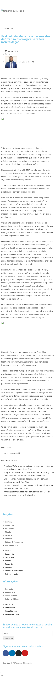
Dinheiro (8, 539)
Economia (9, 525)
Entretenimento (11, 545)
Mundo (8, 532)
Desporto (9, 535)
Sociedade (8, 28)
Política (8, 522)
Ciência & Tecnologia (14, 542)
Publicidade (10, 592)
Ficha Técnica (11, 596)
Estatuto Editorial (12, 599)
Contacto (9, 589)
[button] (27, 3)
